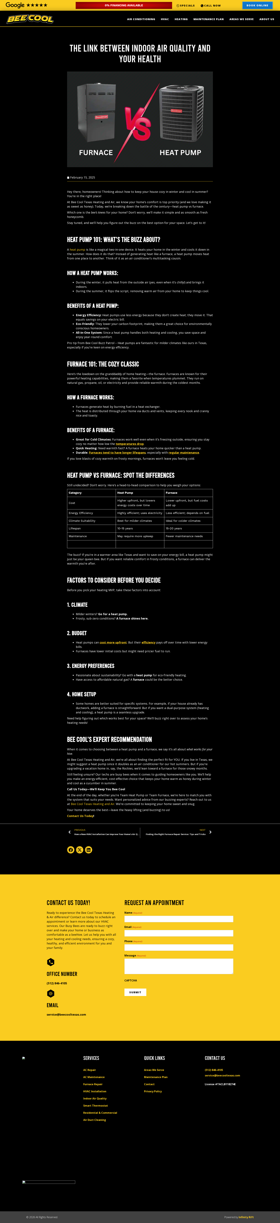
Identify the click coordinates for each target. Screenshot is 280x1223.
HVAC (165, 19)
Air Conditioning (141, 19)
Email (132, 927)
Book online (257, 5)
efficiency (148, 642)
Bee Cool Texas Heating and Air (92, 804)
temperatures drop (130, 444)
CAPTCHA (130, 980)
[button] (70, 849)
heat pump (77, 249)
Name (133, 912)
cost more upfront (113, 642)
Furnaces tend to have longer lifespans (117, 452)
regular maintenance (184, 452)
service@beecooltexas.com (66, 1014)
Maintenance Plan (208, 19)
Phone (133, 941)
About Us (266, 19)
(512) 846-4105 (57, 983)
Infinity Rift (246, 1217)
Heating (181, 19)
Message (135, 955)
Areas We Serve (241, 19)
